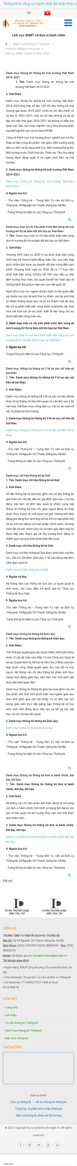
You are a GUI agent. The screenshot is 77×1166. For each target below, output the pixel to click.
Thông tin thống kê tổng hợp (22, 48)
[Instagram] (30, 1145)
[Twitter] (39, 1145)
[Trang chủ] (6, 44)
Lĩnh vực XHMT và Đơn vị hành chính (27, 53)
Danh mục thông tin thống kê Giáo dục (29, 727)
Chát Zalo (8, 1164)
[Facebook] (20, 1145)
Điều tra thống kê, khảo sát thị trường (38, 1115)
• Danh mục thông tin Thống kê (23, 1030)
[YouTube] (48, 1145)
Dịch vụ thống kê (21, 1102)
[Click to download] (69, 220)
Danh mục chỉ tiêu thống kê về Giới (27, 569)
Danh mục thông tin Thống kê (31, 44)
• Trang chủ (11, 1007)
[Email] (28, 12)
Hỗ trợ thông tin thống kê (51, 1102)
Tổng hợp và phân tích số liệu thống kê (38, 1108)
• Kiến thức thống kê (16, 1038)
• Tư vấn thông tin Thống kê (21, 1022)
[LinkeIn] (57, 1145)
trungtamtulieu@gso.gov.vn (50, 955)
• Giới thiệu (10, 1015)
